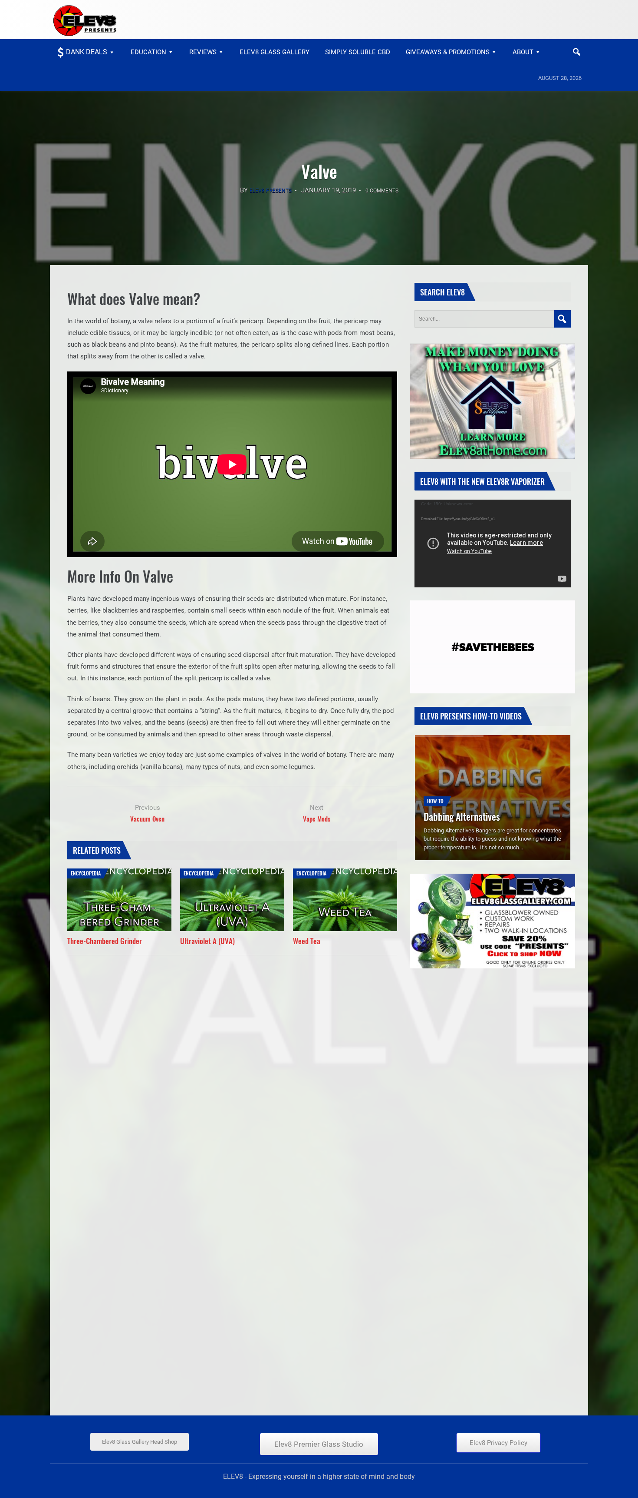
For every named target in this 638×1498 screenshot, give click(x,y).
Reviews (203, 52)
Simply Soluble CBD (357, 52)
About (523, 52)
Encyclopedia (86, 873)
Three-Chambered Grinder (104, 940)
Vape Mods (316, 818)
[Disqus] (232, 1068)
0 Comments (381, 191)
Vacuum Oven (147, 818)
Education (148, 52)
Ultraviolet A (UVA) (207, 940)
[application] (492, 543)
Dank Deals (86, 52)
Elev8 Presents (271, 191)
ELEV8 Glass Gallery (274, 52)
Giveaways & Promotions (448, 52)
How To (435, 788)
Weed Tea (306, 940)
